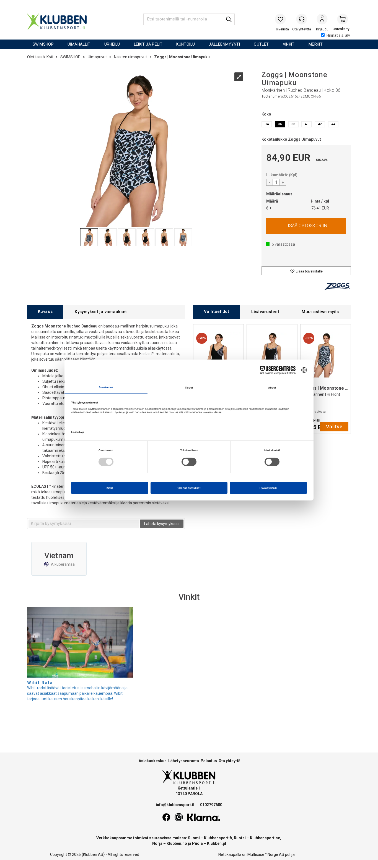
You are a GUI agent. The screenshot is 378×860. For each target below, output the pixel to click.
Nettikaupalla (229, 854)
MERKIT (316, 44)
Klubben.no (177, 843)
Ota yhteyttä (229, 761)
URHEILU (112, 44)
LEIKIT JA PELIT (148, 44)
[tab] (45, 312)
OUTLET (261, 44)
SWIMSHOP (43, 44)
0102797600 (211, 805)
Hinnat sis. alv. (339, 35)
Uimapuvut (97, 57)
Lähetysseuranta (183, 761)
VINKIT (289, 44)
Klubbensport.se (265, 838)
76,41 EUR (320, 208)
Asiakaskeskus (153, 761)
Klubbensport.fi (218, 838)
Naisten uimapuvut (130, 57)
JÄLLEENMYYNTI (224, 44)
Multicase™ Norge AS (265, 854)
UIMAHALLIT (79, 44)
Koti (49, 57)
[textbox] (84, 524)
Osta (306, 226)
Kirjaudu (322, 19)
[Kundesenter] (302, 19)
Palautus (209, 761)
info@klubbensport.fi (175, 805)
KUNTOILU (185, 44)
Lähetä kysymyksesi (161, 523)
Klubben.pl (216, 843)
